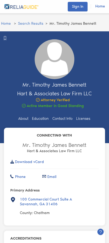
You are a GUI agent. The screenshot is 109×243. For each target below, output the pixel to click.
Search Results (30, 23)
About (23, 118)
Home (100, 6)
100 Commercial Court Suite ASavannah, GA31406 (46, 201)
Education (40, 118)
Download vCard (29, 162)
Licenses (83, 118)
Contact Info (62, 118)
